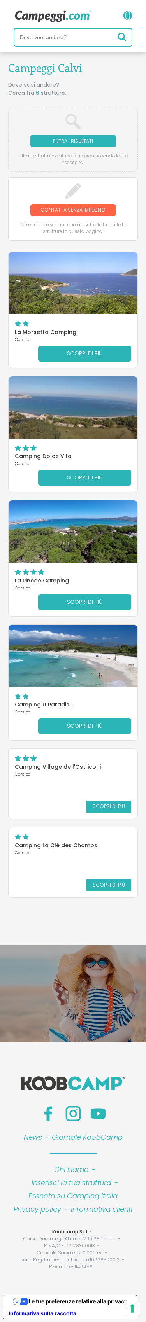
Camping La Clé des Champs (56, 845)
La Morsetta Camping (45, 332)
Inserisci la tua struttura (71, 1182)
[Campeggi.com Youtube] (98, 1113)
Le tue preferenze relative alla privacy (77, 1301)
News (33, 1137)
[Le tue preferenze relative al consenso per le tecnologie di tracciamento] (132, 1308)
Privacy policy (37, 1209)
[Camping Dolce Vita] (73, 407)
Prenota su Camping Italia (73, 1196)
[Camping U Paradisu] (73, 656)
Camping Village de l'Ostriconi (58, 767)
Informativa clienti (101, 1209)
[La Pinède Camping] (73, 531)
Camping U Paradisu (44, 704)
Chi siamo (71, 1169)
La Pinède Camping (42, 580)
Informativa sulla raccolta (42, 1313)
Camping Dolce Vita (43, 456)
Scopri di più (84, 353)
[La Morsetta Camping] (73, 283)
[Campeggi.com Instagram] (73, 1113)
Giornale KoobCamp (87, 1137)
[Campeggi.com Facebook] (48, 1113)
